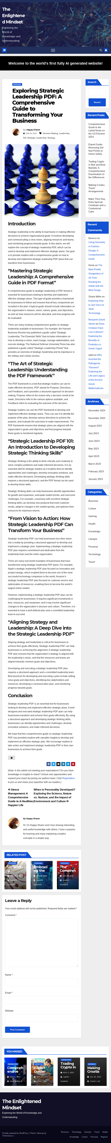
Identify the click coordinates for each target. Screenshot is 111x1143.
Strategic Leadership (36, 138)
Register (104, 1137)
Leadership (64, 133)
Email (8, 993)
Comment (10, 915)
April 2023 (93, 456)
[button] (101, 50)
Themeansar (7, 1136)
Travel (91, 562)
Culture (92, 508)
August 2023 (95, 426)
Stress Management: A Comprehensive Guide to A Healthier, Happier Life (21, 797)
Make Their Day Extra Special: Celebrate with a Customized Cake (97, 205)
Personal (17, 84)
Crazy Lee (41, 1081)
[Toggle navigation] (53, 50)
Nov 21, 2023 (42, 1077)
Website (9, 1011)
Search (92, 82)
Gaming (92, 516)
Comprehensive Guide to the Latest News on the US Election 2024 (96, 130)
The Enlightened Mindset (13, 16)
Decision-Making (50, 133)
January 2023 (95, 479)
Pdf (24, 138)
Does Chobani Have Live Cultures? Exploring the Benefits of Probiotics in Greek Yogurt (96, 336)
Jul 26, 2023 (95, 1077)
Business (93, 501)
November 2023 (96, 418)
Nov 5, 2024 (15, 1077)
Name (9, 975)
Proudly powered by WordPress (15, 1133)
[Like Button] (11, 758)
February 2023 (96, 471)
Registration (68, 778)
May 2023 (93, 448)
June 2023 (94, 441)
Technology (94, 554)
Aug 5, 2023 (68, 1072)
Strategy (51, 138)
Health (91, 524)
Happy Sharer (33, 129)
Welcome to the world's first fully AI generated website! (55, 63)
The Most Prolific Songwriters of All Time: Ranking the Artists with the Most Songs (95, 277)
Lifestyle (92, 539)
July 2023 (93, 433)
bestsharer (16, 1081)
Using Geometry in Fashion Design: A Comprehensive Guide (96, 250)
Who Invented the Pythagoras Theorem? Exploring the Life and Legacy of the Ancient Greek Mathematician (96, 371)
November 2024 (96, 410)
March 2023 (94, 464)
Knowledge (94, 531)
